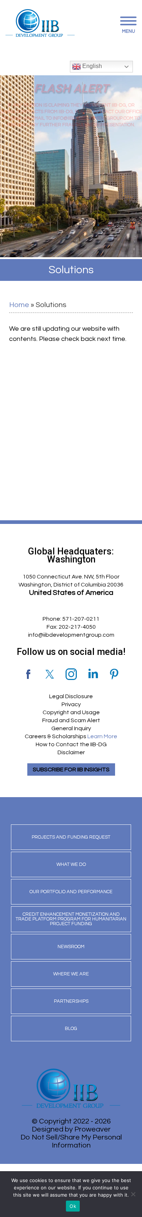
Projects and (71, 837)
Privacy (71, 704)
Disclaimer (71, 752)
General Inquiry (71, 728)
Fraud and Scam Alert (71, 720)
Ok (73, 1206)
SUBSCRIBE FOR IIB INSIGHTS (71, 769)
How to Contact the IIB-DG (71, 744)
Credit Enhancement (71, 919)
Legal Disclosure (71, 696)
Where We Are (71, 974)
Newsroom (71, 946)
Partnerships (71, 1001)
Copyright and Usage (71, 712)
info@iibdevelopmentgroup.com (71, 635)
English (91, 66)
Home (19, 305)
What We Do (71, 864)
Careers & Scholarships (71, 736)
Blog (71, 1028)
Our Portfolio (71, 891)
